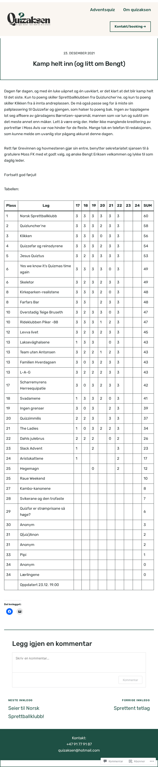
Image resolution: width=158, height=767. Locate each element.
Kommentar (130, 680)
